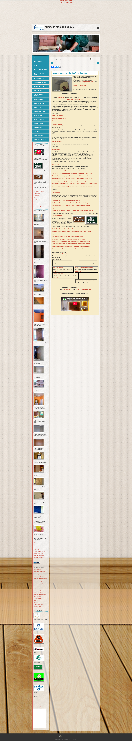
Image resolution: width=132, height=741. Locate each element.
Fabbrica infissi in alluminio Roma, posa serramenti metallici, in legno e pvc (71, 231)
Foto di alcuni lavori (57, 141)
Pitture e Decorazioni (39, 78)
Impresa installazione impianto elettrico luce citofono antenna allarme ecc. (71, 246)
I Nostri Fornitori (38, 115)
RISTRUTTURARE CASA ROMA (85, 261)
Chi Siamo (36, 65)
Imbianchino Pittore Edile (86, 81)
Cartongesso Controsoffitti (40, 82)
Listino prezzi (55, 164)
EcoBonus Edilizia (38, 99)
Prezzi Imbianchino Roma (40, 69)
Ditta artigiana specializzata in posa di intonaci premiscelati (67, 236)
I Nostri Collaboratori (39, 119)
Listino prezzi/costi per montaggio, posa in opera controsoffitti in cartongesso (72, 173)
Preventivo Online (38, 61)
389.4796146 (61, 97)
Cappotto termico (56, 120)
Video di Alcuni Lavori (39, 111)
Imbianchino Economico (67, 58)
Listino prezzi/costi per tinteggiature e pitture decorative (66, 170)
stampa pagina (95, 59)
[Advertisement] (66, 13)
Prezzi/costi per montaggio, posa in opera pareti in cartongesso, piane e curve (72, 178)
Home (53, 58)
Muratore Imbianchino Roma (59, 27)
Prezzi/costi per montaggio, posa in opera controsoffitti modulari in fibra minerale (73, 175)
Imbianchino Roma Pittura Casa (60, 253)
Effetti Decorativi (38, 90)
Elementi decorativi (57, 124)
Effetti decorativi (56, 149)
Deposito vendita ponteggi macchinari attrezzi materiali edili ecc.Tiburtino (71, 205)
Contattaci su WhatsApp (40, 139)
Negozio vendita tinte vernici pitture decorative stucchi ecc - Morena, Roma (71, 208)
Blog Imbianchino (38, 127)
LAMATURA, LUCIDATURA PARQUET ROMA (84, 267)
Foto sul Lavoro (37, 107)
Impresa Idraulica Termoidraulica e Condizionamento (65, 234)
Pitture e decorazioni (57, 115)
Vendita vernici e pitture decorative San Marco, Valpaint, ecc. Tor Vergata (71, 203)
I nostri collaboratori (57, 215)
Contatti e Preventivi (39, 135)
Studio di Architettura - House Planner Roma (63, 229)
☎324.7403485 (66, 2)
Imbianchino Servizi (58, 58)
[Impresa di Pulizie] (91, 261)
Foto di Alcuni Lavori (39, 103)
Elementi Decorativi (39, 86)
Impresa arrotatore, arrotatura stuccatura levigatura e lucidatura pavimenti (71, 241)
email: (69, 99)
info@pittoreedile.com (76, 99)
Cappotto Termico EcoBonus (38, 95)
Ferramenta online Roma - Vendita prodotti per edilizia (66, 200)
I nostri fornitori (56, 192)
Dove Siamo (37, 131)
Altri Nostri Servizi (38, 123)
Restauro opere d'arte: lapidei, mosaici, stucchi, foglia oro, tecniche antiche (71, 248)
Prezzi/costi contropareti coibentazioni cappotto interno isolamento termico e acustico (74, 183)
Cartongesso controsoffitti (59, 118)
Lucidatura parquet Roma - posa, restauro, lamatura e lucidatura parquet (71, 243)
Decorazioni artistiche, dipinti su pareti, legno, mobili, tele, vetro (68, 239)
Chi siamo (75, 85)
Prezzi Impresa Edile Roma (39, 74)
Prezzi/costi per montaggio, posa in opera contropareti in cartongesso (70, 181)
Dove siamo (83, 85)
